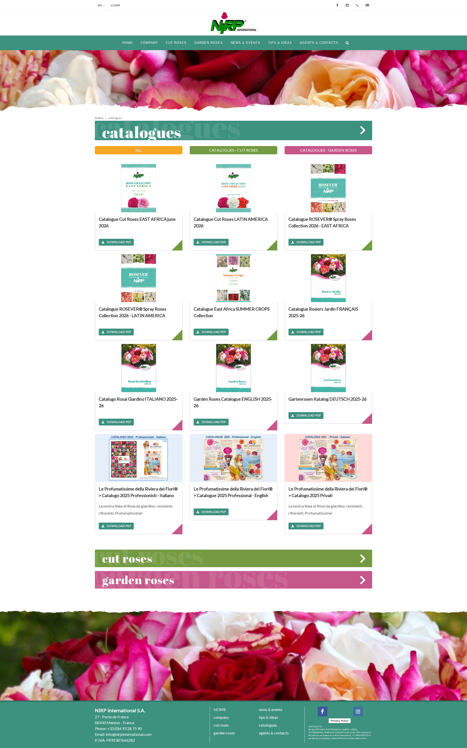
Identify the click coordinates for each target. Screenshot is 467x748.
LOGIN (115, 5)
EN (100, 5)
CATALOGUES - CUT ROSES (233, 150)
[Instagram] (347, 5)
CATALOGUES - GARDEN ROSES (328, 150)
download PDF (119, 242)
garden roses (138, 580)
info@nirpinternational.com (129, 734)
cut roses (127, 558)
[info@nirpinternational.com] (367, 5)
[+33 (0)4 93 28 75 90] (357, 5)
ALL (138, 150)
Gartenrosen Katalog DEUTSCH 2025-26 (327, 399)
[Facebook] (337, 5)
